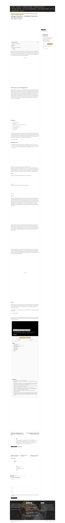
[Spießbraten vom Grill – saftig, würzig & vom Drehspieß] (15, 451)
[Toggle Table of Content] (37, 42)
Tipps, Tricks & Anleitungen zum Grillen (29, 8)
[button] (54, 9)
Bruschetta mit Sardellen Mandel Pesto (24, 455)
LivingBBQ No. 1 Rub (17, 125)
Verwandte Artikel (14, 446)
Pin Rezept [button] (28, 337)
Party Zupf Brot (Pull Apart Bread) (16, 47)
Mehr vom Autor (19, 446)
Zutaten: (13, 44)
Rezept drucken (22, 337)
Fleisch (36, 13)
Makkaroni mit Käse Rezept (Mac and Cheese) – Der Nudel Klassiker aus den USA (17, 434)
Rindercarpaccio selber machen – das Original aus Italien (34, 455)
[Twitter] (14, 22)
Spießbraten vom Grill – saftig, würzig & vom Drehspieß (15, 455)
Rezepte (15, 13)
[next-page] (38, 446)
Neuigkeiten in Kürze (15, 10)
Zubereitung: (13, 45)
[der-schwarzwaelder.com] (47, 26)
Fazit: (12, 46)
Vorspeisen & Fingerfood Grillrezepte (19, 14)
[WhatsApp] (18, 22)
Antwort (17, 472)
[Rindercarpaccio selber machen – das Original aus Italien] (34, 451)
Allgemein (12, 13)
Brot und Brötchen (22, 13)
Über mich (22, 10)
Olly (12, 19)
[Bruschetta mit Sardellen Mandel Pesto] (25, 451)
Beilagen (18, 13)
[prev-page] (37, 446)
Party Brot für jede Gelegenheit (16, 43)
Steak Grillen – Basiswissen (16, 8)
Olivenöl (15, 146)
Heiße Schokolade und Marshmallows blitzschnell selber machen (33, 433)
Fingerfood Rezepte (32, 13)
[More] (20, 22)
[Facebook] (12, 22)
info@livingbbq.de (19, 509)
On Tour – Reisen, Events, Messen (43, 8)
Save (16, 428)
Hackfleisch (12, 14)
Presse (51, 8)
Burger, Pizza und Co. (27, 13)
